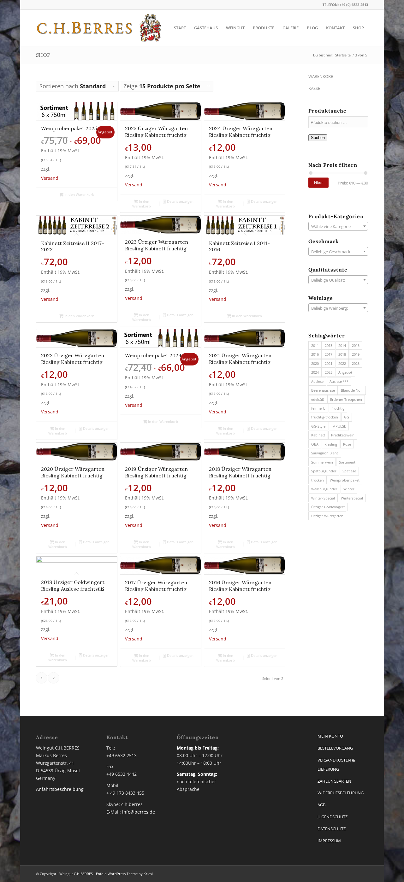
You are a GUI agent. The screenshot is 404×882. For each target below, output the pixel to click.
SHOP (43, 55)
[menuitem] (180, 28)
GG (346, 417)
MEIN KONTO (330, 736)
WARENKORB (320, 76)
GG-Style (318, 426)
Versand (49, 178)
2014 (342, 345)
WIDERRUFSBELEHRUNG (341, 793)
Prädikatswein (342, 435)
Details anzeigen (179, 201)
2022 (342, 363)
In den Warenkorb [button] (78, 194)
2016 (315, 354)
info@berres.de (138, 812)
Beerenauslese (323, 390)
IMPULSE (338, 426)
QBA (314, 444)
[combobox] (338, 226)
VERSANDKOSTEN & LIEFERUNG (336, 764)
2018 (342, 354)
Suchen (318, 137)
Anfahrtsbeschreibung (60, 789)
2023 (355, 363)
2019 (355, 354)
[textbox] (338, 226)
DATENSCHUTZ (332, 829)
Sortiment (347, 462)
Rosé (347, 444)
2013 (328, 345)
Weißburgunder (324, 489)
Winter (348, 489)
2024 (315, 372)
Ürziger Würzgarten (327, 515)
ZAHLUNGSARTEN (334, 781)
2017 (328, 354)
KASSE (314, 88)
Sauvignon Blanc (324, 453)
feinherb (318, 408)
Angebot (345, 372)
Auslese (317, 381)
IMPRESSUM (329, 841)
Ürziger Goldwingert (328, 507)
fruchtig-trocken (324, 417)
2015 (355, 345)
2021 (328, 363)
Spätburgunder (323, 471)
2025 (328, 372)
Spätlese (349, 471)
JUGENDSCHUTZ (333, 817)
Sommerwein (322, 462)
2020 (315, 363)
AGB (321, 805)
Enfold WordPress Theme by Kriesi (124, 873)
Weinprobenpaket (344, 480)
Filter (318, 182)
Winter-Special (323, 498)
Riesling (330, 444)
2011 (315, 345)
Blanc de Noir (352, 390)
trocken (317, 480)
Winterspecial (352, 498)
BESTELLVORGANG (335, 748)
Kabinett (318, 435)
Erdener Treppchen (346, 399)
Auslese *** (339, 381)
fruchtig (337, 408)
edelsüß (317, 399)
